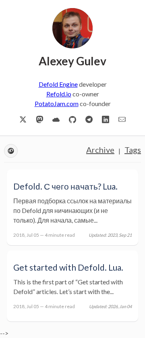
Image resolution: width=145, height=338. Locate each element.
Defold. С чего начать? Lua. (65, 186)
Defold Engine (58, 84)
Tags (132, 149)
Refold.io (58, 94)
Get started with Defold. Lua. (68, 267)
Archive (100, 149)
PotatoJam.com (57, 103)
